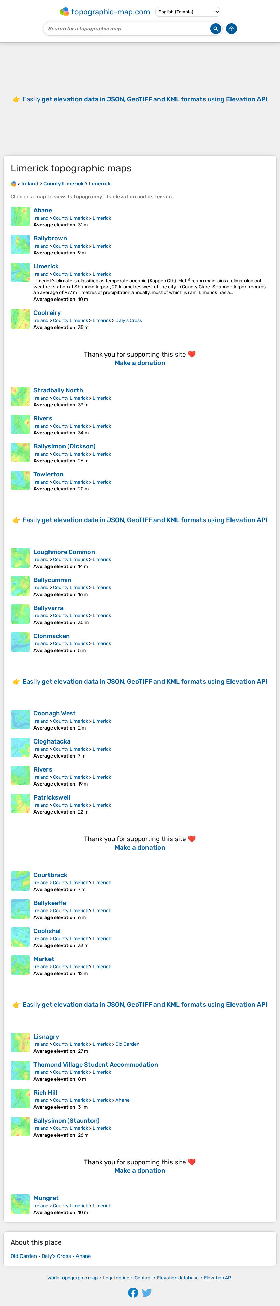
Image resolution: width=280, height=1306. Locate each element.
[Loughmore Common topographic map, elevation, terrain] (20, 558)
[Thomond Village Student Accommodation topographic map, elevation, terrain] (20, 1071)
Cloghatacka (51, 741)
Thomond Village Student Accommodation (95, 1064)
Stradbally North (58, 390)
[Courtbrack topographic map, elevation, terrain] (20, 881)
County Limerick (70, 218)
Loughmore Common (64, 552)
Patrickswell (51, 797)
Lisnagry (46, 1036)
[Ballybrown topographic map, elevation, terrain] (20, 245)
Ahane (42, 210)
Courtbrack (50, 875)
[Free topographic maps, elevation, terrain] (13, 184)
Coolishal (47, 931)
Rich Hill (45, 1092)
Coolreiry (47, 313)
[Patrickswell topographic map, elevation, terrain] (20, 804)
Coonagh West (54, 713)
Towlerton (48, 474)
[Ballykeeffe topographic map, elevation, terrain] (20, 909)
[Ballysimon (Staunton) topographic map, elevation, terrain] (20, 1127)
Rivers (42, 418)
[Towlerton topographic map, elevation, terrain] (20, 481)
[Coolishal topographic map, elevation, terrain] (20, 937)
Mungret (46, 1198)
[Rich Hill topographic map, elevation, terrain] (20, 1099)
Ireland (40, 218)
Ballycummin (52, 580)
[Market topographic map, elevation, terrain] (20, 965)
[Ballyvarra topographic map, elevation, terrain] (20, 614)
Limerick (102, 218)
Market (43, 959)
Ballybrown (50, 238)
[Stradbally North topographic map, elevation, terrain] (20, 397)
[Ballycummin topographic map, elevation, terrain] (20, 586)
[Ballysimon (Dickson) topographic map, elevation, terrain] (20, 453)
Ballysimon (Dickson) (64, 446)
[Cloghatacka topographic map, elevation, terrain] (20, 748)
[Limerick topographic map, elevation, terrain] (20, 282)
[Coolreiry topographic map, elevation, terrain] (20, 319)
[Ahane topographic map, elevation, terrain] (20, 217)
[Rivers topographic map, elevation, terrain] (20, 425)
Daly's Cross (128, 320)
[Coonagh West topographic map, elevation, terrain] (20, 720)
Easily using (145, 99)
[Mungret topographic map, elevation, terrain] (20, 1204)
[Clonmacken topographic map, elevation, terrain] (20, 642)
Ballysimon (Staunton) (66, 1120)
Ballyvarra (48, 608)
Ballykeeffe (49, 903)
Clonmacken (51, 636)
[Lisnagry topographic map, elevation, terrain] (20, 1043)
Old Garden (127, 1044)
